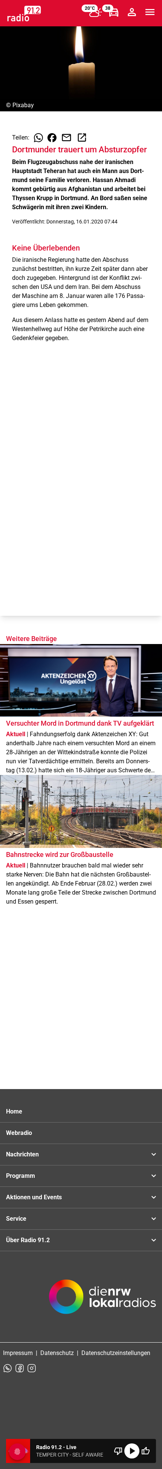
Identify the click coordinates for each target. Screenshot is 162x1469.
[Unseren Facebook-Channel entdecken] (19, 1368)
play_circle (132, 1451)
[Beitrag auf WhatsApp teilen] (38, 137)
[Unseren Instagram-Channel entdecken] (31, 1368)
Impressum (18, 1353)
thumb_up (145, 1450)
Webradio (19, 1132)
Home (14, 1111)
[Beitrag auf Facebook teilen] (52, 137)
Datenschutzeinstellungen (115, 1353)
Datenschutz (57, 1353)
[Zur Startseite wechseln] (24, 13)
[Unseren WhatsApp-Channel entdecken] (7, 1368)
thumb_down (118, 1450)
